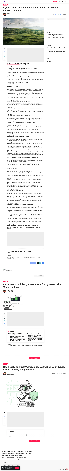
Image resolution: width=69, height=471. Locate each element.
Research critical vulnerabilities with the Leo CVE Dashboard (34, 336)
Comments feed (49, 63)
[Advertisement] (25, 55)
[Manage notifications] (67, 469)
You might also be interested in (34, 333)
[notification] (58, 1)
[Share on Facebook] (55, 14)
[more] (8, 1)
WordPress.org (49, 64)
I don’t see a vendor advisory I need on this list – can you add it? (17, 340)
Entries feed (49, 61)
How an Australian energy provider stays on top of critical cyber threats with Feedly (35, 339)
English (9, 446)
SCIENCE (5, 4)
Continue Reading (34, 358)
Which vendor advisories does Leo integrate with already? (17, 337)
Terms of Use (10, 468)
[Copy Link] (58, 14)
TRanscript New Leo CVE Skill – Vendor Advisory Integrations (15, 334)
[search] (59, 1)
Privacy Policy (4, 468)
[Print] (60, 14)
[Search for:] (55, 19)
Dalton (8, 13)
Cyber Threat (13, 63)
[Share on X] (57, 14)
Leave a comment (39, 275)
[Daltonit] (4, 1)
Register (48, 58)
